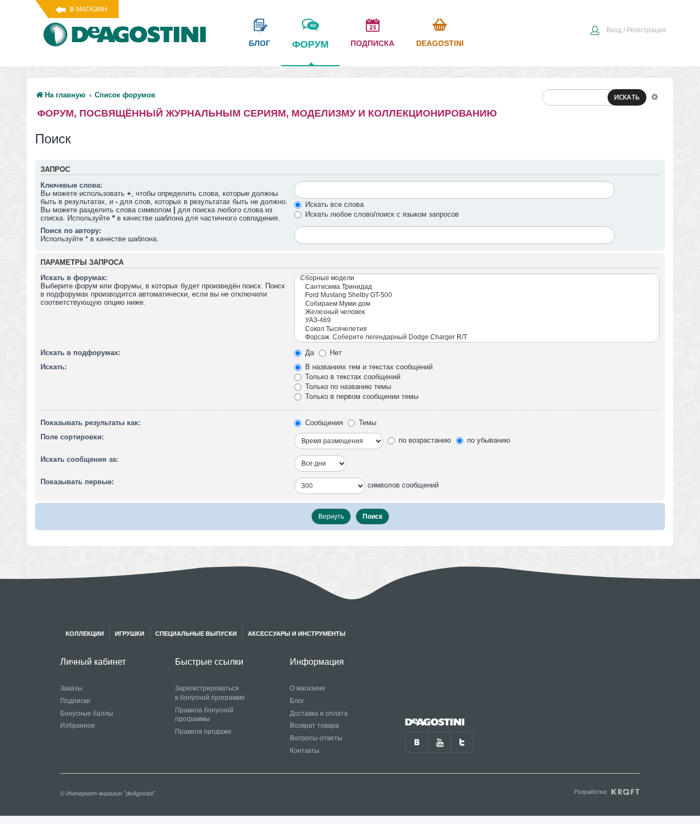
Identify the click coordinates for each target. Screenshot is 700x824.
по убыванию (487, 440)
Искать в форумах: (73, 278)
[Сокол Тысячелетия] (477, 329)
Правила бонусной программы (204, 714)
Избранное (77, 725)
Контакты (304, 751)
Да (308, 353)
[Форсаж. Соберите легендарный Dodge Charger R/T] (477, 337)
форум (310, 44)
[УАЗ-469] (477, 320)
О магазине (307, 688)
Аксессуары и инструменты (297, 633)
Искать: (53, 367)
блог (259, 43)
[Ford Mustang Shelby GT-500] (477, 295)
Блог (297, 701)
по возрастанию (423, 440)
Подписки (75, 701)
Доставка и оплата (319, 713)
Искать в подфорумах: (80, 353)
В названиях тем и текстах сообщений (368, 367)
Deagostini (440, 43)
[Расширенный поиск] (654, 96)
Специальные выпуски (196, 633)
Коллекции (85, 633)
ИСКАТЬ (627, 97)
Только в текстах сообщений (351, 377)
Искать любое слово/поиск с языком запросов (381, 214)
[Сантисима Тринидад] (477, 287)
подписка (372, 43)
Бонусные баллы (86, 713)
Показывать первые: (77, 482)
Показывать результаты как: (90, 423)
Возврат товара (314, 725)
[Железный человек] (477, 312)
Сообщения (323, 423)
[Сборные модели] (477, 278)
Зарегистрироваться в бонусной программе (210, 692)
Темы (366, 423)
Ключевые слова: (71, 185)
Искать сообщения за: (79, 459)
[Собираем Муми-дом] (477, 304)
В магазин (88, 9)
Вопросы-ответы (316, 738)
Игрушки (129, 633)
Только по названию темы (347, 386)
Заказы (71, 688)
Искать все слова (333, 204)
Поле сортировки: (72, 437)
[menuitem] (628, 31)
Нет (335, 353)
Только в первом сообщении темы (360, 396)
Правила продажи (203, 731)
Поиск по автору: (70, 231)
